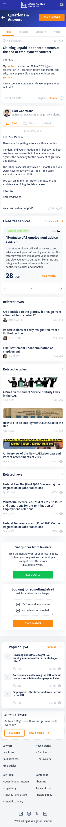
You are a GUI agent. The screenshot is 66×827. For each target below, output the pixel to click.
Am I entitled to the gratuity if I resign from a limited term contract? (32, 313)
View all (53, 221)
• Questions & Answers (16, 781)
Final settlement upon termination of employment (28, 349)
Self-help (8, 775)
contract (12, 66)
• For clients (43, 752)
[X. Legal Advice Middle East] (37, 814)
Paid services (11, 759)
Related (23, 32)
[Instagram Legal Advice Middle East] (29, 814)
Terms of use (43, 788)
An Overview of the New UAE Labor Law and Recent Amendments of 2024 (32, 455)
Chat (14, 123)
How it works (36, 733)
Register (14, 733)
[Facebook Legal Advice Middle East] (21, 814)
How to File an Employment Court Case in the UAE (33, 424)
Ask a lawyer (52, 17)
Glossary (41, 32)
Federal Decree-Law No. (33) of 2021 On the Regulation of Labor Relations (31, 525)
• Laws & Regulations (15, 795)
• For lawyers (43, 759)
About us (41, 781)
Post (8, 32)
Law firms (8, 752)
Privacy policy (44, 795)
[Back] (4, 17)
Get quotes (33, 575)
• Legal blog (9, 788)
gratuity (7, 77)
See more (49, 275)
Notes (57, 32)
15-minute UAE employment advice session (32, 239)
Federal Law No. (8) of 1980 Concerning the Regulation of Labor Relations (31, 486)
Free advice (9, 766)
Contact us (42, 775)
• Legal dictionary (13, 801)
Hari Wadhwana (22, 111)
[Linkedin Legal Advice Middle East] (45, 814)
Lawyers (7, 746)
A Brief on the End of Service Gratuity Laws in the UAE (31, 393)
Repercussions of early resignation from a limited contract (31, 331)
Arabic (53, 98)
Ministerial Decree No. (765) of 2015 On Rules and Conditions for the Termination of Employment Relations (33, 505)
